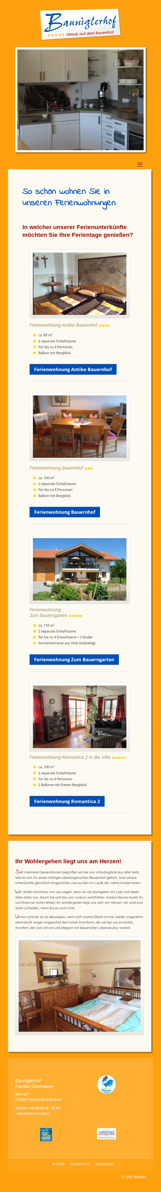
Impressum (105, 1164)
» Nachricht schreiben (32, 1113)
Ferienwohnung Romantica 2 (67, 801)
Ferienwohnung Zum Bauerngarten (74, 659)
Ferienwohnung (46, 325)
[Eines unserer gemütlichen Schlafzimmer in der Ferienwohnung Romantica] (79, 1033)
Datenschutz (80, 1164)
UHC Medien (135, 1177)
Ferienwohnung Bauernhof (64, 512)
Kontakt (58, 1164)
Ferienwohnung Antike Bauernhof (73, 369)
